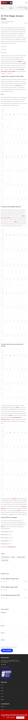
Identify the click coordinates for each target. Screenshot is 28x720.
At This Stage (10, 8)
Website (3, 639)
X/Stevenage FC (11, 546)
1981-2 (19, 510)
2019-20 (14, 498)
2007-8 (11, 415)
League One (5, 560)
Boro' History (21, 557)
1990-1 (17, 407)
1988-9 (16, 221)
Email (2, 632)
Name (2, 625)
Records (2, 696)
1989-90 (20, 61)
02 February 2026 (9, 21)
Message (3, 612)
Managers (2, 699)
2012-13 (18, 85)
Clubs (2, 693)
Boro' (13, 557)
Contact (2, 709)
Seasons (2, 690)
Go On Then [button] (20, 717)
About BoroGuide (3, 664)
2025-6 (2, 526)
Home (2, 8)
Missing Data (3, 706)
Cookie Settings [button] (10, 717)
